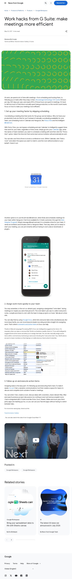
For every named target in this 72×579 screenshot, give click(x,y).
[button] (61, 3)
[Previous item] (6, 540)
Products (29, 10)
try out (11, 388)
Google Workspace (41, 10)
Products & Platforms (17, 10)
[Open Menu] (5, 3)
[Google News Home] (15, 3)
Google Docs (27, 320)
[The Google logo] (8, 557)
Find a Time (48, 121)
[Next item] (11, 540)
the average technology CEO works (48, 100)
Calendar (56, 130)
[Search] (46, 3)
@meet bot (8, 123)
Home (6, 10)
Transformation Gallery (11, 413)
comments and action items (27, 324)
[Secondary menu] (51, 3)
